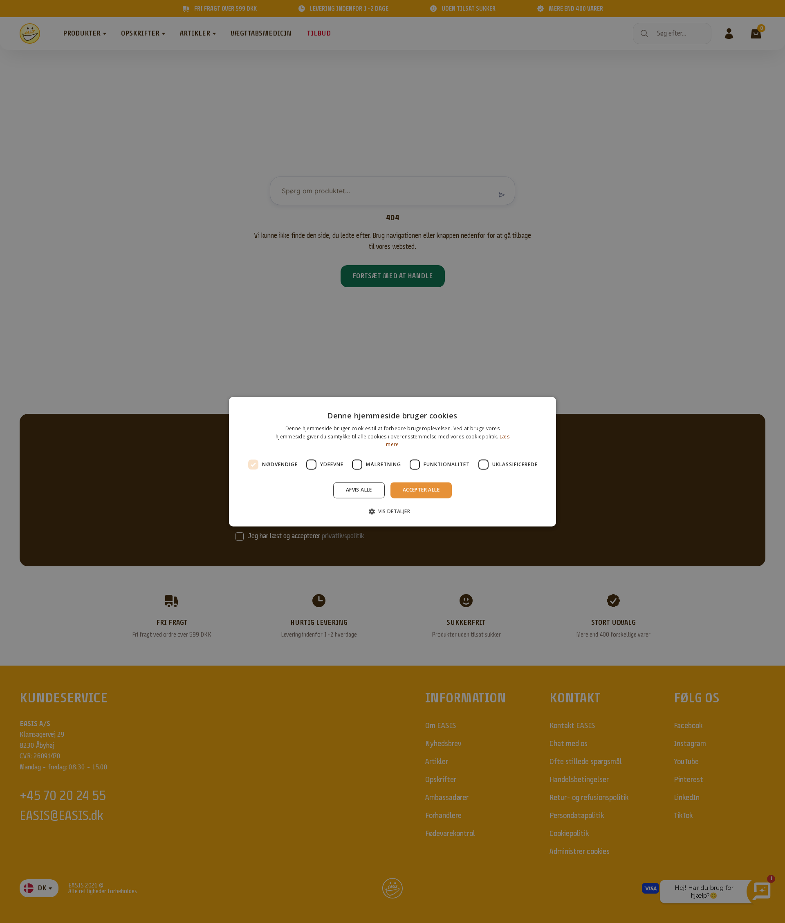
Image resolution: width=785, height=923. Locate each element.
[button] (392, 511)
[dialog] (392, 461)
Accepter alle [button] (421, 490)
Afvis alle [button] (359, 490)
